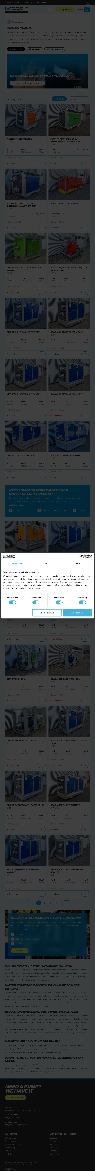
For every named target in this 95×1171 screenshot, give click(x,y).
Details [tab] (48, 563)
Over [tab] (78, 563)
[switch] (35, 602)
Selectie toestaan (47, 613)
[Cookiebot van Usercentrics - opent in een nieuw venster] (81, 556)
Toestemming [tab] (16, 563)
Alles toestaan (77, 613)
